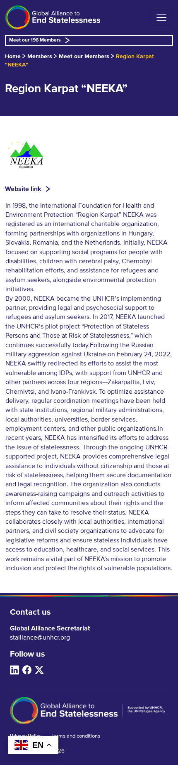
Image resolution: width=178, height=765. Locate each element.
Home (13, 56)
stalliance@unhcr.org (40, 637)
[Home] (52, 17)
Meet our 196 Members (35, 40)
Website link (23, 189)
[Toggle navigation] (161, 17)
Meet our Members (84, 56)
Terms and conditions (75, 736)
